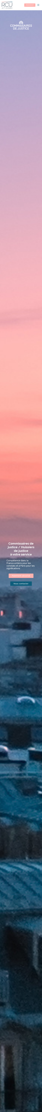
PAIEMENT (30, 5)
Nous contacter (21, 584)
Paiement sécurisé (21, 576)
